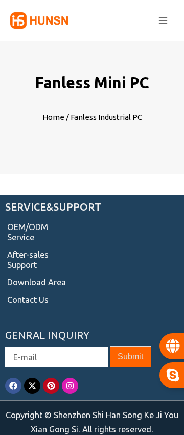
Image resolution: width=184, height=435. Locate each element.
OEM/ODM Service (27, 232)
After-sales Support (28, 260)
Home (53, 117)
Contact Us (28, 299)
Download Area (36, 282)
